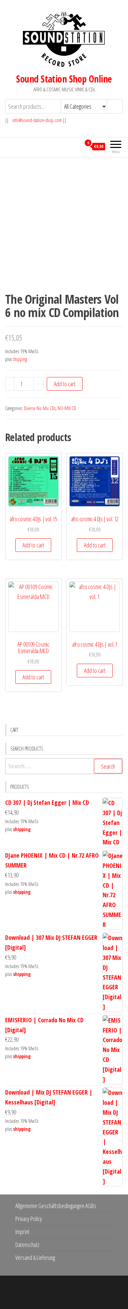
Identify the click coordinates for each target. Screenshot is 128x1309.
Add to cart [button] (33, 545)
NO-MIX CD (67, 408)
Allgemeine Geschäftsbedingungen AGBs (55, 1206)
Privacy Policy (28, 1219)
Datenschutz (27, 1244)
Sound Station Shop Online (64, 78)
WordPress (70, 1287)
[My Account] (76, 146)
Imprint (22, 1232)
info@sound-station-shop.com (37, 120)
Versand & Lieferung (35, 1257)
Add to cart (64, 384)
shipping (20, 359)
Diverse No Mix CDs (40, 408)
